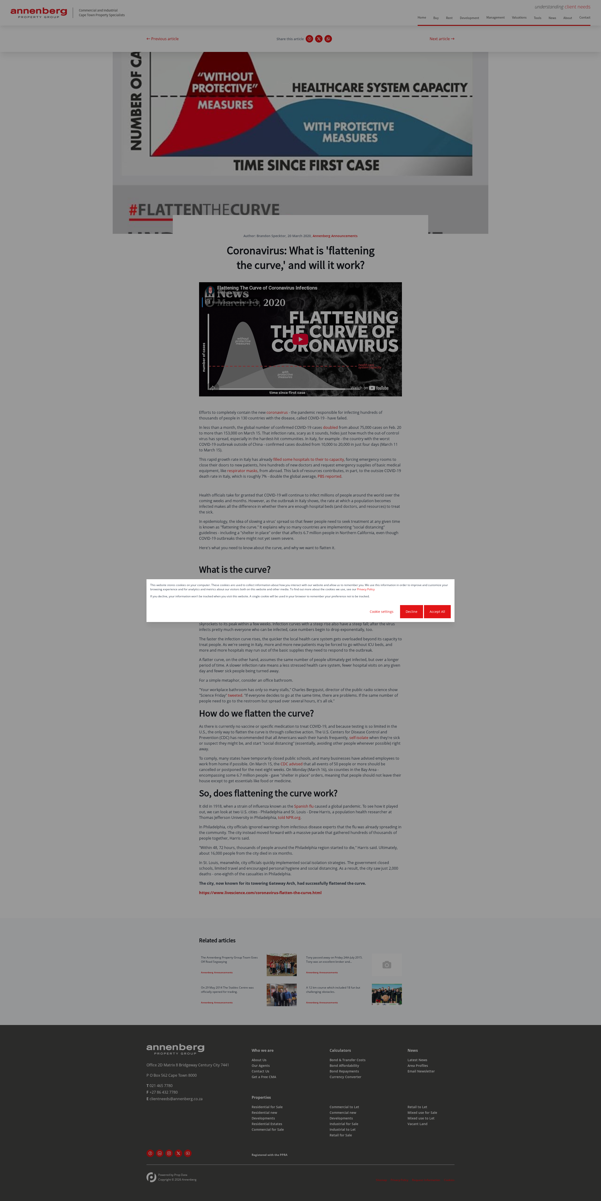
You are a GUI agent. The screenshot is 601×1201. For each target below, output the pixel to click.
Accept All (437, 611)
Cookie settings (381, 611)
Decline (411, 611)
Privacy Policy (366, 589)
